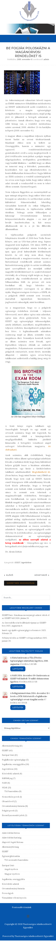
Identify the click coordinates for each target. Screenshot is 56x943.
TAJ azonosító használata (16, 860)
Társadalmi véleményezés (14, 898)
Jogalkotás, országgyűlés (13, 764)
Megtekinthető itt (41, 472)
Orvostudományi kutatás (13, 806)
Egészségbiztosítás (11, 856)
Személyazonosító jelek (13, 815)
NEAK (4, 787)
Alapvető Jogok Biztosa (12, 842)
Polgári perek (8, 810)
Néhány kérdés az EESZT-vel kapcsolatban (22, 638)
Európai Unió (8, 755)
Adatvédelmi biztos (11, 833)
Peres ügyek (7, 893)
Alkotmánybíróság (10, 746)
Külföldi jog (7, 778)
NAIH (4, 783)
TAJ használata (11, 791)
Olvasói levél (8, 801)
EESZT (17, 562)
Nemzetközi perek (10, 797)
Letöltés (18, 669)
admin (46, 59)
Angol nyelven (11, 869)
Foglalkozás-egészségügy (14, 759)
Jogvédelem (26, 562)
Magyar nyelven (12, 874)
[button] (28, 38)
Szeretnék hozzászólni (21, 583)
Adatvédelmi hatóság (11, 837)
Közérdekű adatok (10, 773)
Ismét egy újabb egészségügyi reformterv (21, 630)
